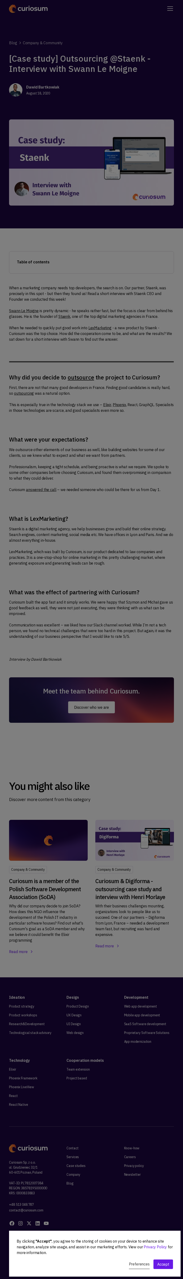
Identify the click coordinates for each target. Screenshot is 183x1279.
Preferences (139, 1264)
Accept (163, 1264)
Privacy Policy (155, 1247)
